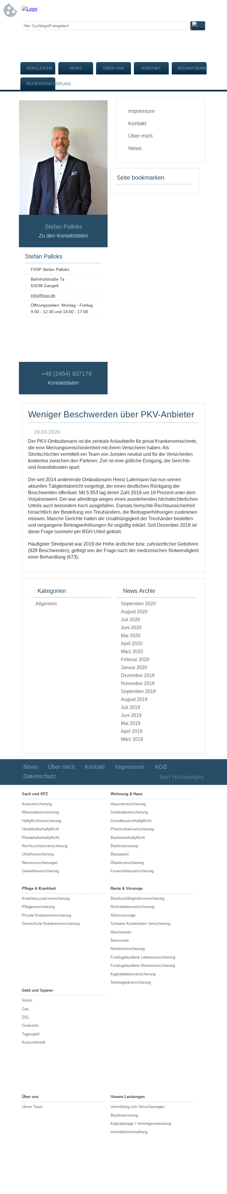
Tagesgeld (30, 1034)
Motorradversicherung (40, 812)
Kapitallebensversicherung (133, 974)
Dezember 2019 (138, 675)
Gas (25, 1009)
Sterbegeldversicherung (131, 982)
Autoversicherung (37, 804)
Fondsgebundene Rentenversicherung (143, 965)
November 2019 (138, 683)
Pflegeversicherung (38, 907)
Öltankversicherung (127, 862)
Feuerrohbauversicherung (132, 871)
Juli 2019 (130, 707)
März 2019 (132, 739)
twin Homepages (182, 777)
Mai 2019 (130, 723)
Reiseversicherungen (40, 862)
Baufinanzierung (124, 846)
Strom (27, 1000)
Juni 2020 (131, 627)
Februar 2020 (135, 659)
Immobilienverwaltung (129, 1132)
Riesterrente (121, 932)
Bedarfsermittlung (192, 68)
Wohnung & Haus (126, 794)
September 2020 (138, 603)
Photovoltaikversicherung (132, 829)
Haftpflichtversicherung (41, 821)
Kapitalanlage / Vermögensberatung (141, 1123)
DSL (25, 1017)
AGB (161, 767)
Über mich (140, 136)
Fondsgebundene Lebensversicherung (143, 957)
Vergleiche (39, 68)
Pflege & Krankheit (39, 888)
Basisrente (120, 940)
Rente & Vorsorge (126, 888)
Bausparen (120, 854)
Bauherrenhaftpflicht (128, 837)
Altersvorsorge (123, 915)
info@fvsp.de (43, 295)
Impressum (141, 111)
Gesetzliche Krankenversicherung (51, 923)
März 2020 (132, 651)
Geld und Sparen (37, 990)
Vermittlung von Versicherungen (138, 1106)
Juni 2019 (131, 715)
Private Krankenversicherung (46, 915)
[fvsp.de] (29, 9)
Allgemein (46, 603)
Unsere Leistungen (128, 1096)
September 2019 (138, 691)
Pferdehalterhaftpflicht (40, 837)
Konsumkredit (34, 1042)
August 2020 (134, 611)
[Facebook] (153, 10)
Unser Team (32, 1106)
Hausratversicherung (128, 804)
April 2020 (131, 643)
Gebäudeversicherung (129, 812)
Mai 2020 (130, 635)
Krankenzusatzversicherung (45, 898)
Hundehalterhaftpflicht (40, 829)
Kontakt (151, 68)
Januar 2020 (134, 667)
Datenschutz (39, 776)
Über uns (113, 68)
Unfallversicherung (37, 854)
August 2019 (134, 699)
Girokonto (30, 1025)
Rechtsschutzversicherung (44, 846)
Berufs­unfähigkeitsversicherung (137, 898)
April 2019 (131, 731)
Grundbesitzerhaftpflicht (131, 821)
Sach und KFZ (35, 794)
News (76, 68)
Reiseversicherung (40, 83)
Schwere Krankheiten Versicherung (140, 923)
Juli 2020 (130, 619)
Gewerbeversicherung (40, 871)
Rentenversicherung (128, 948)
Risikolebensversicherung (132, 907)
